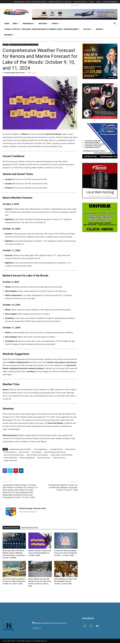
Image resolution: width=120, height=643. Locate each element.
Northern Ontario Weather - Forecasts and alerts (32, 41)
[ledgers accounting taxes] (99, 140)
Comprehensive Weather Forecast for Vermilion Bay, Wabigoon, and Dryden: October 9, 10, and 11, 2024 (63, 487)
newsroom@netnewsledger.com (54, 628)
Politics (87, 29)
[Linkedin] (21, 470)
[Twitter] (10, 470)
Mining (99, 29)
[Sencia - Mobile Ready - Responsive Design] (99, 180)
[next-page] (7, 590)
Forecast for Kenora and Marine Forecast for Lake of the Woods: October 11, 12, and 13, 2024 (65, 553)
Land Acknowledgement (110, 1)
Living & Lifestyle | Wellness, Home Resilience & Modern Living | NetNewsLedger (41, 29)
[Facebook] (5, 470)
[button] (114, 24)
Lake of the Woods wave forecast (14, 455)
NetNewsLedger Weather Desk (15, 73)
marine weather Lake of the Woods (61, 455)
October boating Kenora (27, 458)
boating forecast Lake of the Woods (20, 449)
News (15, 23)
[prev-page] (4, 590)
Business (8, 35)
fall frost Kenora (70, 449)
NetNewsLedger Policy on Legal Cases (60, 1)
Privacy (91, 1)
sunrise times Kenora (43, 458)
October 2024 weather (10, 458)
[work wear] (99, 101)
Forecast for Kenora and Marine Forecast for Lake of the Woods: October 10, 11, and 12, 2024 (14, 581)
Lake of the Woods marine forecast (55, 452)
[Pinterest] (15, 470)
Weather (42, 23)
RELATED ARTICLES (11, 528)
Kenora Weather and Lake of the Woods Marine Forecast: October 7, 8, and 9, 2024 (65, 581)
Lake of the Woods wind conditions (37, 455)
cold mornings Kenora (40, 449)
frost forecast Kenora (10, 452)
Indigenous (28, 23)
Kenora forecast (24, 452)
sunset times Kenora (59, 458)
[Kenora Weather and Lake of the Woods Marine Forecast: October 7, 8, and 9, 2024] (66, 569)
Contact (98, 1)
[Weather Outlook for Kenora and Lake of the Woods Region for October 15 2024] (40, 541)
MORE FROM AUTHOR (29, 528)
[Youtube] (97, 626)
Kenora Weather (36, 452)
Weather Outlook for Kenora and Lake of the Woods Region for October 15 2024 (39, 553)
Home (6, 23)
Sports (55, 23)
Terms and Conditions (80, 1)
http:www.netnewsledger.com (28, 512)
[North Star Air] (74, 14)
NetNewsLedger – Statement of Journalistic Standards (30, 1)
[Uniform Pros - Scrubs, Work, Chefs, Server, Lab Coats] (99, 217)
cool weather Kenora (56, 449)
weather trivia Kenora (10, 460)
